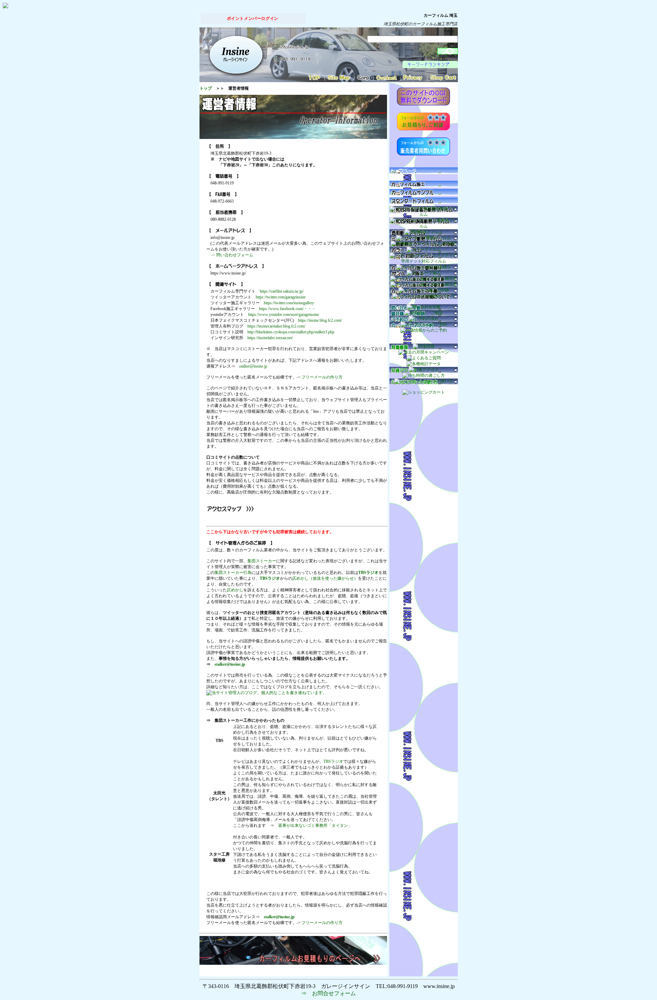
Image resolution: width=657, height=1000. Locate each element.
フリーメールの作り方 (322, 377)
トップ (205, 88)
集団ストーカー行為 (233, 572)
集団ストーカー (261, 561)
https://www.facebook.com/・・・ (287, 308)
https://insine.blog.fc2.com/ (320, 320)
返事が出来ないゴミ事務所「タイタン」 (315, 825)
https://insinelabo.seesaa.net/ (270, 337)
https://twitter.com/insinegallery (289, 302)
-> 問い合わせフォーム (231, 255)
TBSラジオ (368, 572)
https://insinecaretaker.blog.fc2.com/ (276, 326)
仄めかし (235, 590)
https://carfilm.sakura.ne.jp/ (282, 291)
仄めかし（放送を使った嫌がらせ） (325, 578)
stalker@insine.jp (253, 366)
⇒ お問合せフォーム (328, 993)
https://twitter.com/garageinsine (281, 297)
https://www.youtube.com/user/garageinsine (283, 314)
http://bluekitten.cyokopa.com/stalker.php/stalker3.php (290, 332)
